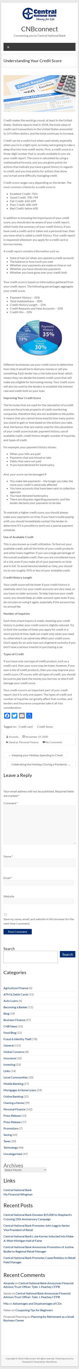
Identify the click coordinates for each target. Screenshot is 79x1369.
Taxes (6, 1141)
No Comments (54, 742)
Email (7, 878)
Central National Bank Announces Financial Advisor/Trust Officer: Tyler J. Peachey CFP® (38, 1284)
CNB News (10, 1026)
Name (8, 856)
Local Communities (15, 1077)
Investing (9, 1064)
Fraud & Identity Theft (17, 1039)
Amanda (13, 736)
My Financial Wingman (18, 1194)
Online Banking (13, 1096)
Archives (13, 1165)
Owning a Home (13, 1102)
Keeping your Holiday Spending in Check (35, 755)
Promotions (11, 1128)
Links (6, 1071)
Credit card (26, 726)
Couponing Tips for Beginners (34, 1310)
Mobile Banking (13, 1083)
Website (8, 896)
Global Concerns (14, 1051)
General (13, 742)
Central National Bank (17, 1190)
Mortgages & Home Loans (19, 1090)
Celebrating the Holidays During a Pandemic (41, 764)
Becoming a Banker (15, 1007)
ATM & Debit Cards (15, 994)
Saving (7, 1134)
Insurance (9, 1058)
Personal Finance (29, 742)
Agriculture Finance (15, 988)
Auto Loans (10, 1000)
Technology (10, 1147)
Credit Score (45, 726)
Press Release (12, 1115)
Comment (10, 803)
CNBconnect (39, 29)
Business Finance (14, 1020)
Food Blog (9, 1032)
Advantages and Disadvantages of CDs (37, 1303)
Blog (6, 1013)
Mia (5, 1303)
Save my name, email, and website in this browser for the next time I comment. (38, 921)
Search (9, 948)
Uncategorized (12, 1154)
